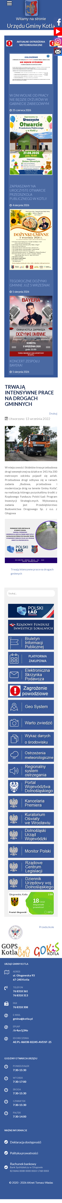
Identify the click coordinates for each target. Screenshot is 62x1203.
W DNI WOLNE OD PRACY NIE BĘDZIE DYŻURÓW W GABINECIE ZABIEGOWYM (29, 99)
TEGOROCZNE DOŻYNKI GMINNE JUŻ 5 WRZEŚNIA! (30, 283)
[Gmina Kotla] (31, 8)
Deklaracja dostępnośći (25, 1142)
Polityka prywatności (24, 1153)
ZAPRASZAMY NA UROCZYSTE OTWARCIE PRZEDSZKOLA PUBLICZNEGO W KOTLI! (28, 192)
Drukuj (53, 413)
